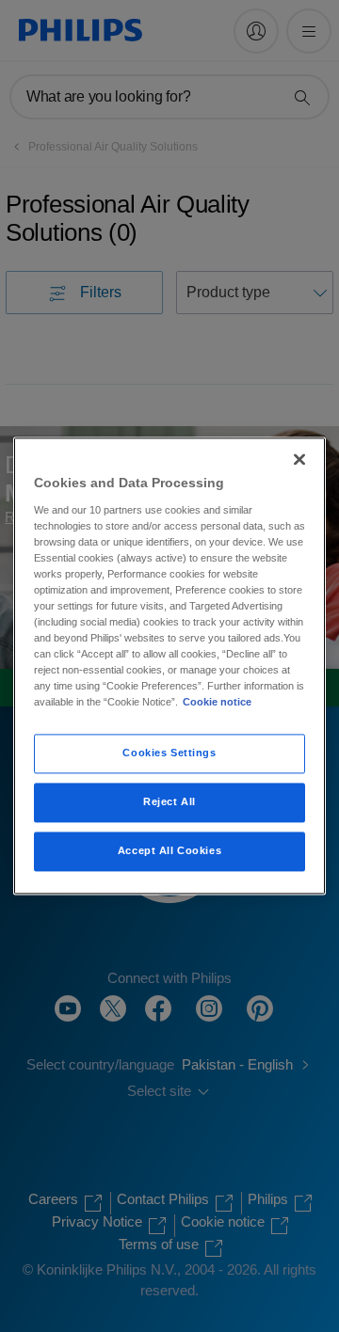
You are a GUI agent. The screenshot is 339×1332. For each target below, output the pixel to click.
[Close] (299, 459)
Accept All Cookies (169, 851)
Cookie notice (217, 702)
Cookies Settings (169, 753)
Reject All (169, 802)
